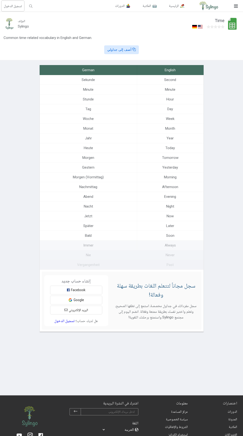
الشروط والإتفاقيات (176, 427)
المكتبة (233, 427)
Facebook (78, 290)
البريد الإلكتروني (78, 310)
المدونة (232, 419)
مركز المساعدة (179, 411)
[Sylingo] (208, 6)
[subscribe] (75, 411)
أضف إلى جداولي (119, 50)
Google (79, 300)
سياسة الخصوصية (177, 419)
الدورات (232, 411)
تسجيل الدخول (13, 6)
